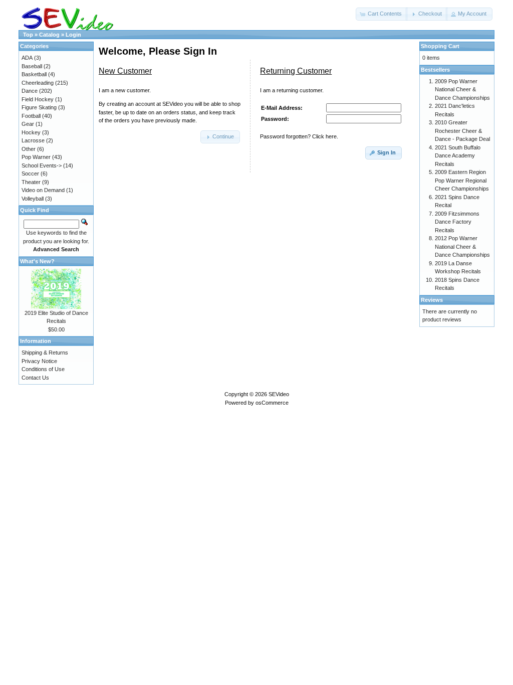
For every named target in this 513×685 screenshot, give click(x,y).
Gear (28, 124)
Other (29, 149)
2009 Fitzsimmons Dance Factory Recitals (457, 222)
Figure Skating (39, 107)
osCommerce (272, 403)
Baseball (32, 66)
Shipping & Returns (45, 353)
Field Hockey (38, 99)
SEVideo (279, 394)
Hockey (31, 132)
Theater (31, 182)
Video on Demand (43, 190)
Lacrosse (33, 140)
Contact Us (35, 378)
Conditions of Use (43, 369)
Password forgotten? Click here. (299, 136)
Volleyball (33, 199)
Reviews (432, 300)
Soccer (30, 173)
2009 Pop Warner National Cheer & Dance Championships (462, 89)
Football (31, 116)
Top (28, 35)
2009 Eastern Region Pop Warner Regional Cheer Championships (462, 180)
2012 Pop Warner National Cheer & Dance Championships (462, 246)
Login (73, 35)
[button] (382, 14)
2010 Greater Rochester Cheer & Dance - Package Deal (462, 130)
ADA (27, 58)
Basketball (34, 74)
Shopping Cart (440, 46)
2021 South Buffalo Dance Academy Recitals (457, 155)
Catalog (49, 35)
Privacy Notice (39, 361)
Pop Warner (36, 157)
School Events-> (42, 165)
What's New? (37, 261)
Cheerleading (38, 83)
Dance (30, 91)
